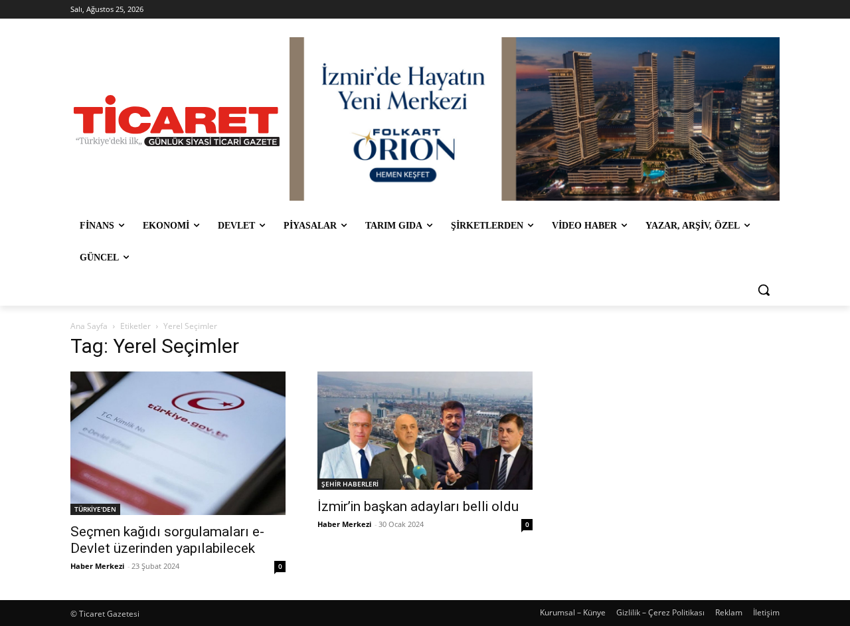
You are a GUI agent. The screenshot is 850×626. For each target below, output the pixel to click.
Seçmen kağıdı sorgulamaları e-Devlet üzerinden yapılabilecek (167, 540)
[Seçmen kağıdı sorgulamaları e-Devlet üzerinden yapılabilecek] (178, 443)
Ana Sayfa (89, 326)
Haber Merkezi (97, 566)
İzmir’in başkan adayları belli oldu (418, 506)
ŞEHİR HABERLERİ (350, 483)
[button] (764, 290)
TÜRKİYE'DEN (95, 509)
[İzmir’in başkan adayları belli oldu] (425, 430)
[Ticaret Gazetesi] (176, 120)
